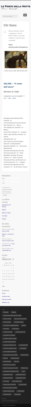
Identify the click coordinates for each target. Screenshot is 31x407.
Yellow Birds (17, 394)
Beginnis (14, 312)
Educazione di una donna (20, 318)
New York (17, 361)
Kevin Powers (16, 328)
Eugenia (4, 209)
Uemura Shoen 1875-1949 (9, 384)
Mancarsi (5, 358)
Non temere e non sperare (9, 364)
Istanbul (24, 325)
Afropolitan (5, 312)
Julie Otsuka (6, 328)
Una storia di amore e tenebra (10, 387)
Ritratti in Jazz (24, 368)
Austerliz (4, 219)
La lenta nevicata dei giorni (9, 341)
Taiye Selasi (6, 381)
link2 (14, 98)
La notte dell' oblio (23, 345)
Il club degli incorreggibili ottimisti (10, 325)
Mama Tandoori (24, 355)
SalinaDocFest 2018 (8, 378)
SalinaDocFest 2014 (8, 374)
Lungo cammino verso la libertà (10, 355)
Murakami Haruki (15, 358)
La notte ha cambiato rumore (9, 348)
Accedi (3, 293)
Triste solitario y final (17, 381)
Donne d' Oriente (7, 318)
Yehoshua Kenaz (7, 394)
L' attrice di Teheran (7, 332)
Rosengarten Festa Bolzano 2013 (11, 371)
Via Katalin (4, 215)
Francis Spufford (7, 322)
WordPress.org (5, 302)
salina (23, 371)
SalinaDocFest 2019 (20, 378)
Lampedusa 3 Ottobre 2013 (9, 345)
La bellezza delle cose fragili (9, 338)
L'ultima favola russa (20, 332)
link (9, 98)
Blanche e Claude (6, 212)
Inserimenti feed (6, 296)
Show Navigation (25, 15)
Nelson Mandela (7, 361)
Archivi (3, 257)
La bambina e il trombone (9, 335)
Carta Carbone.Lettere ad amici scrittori (12, 315)
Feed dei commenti (6, 299)
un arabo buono (22, 384)
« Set (3, 286)
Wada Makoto (21, 391)
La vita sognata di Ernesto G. (9, 351)
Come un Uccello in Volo (8, 240)
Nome (3, 178)
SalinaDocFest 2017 (20, 374)
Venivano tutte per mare (8, 391)
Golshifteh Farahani (18, 322)
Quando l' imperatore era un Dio (10, 368)
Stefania (4, 234)
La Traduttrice (23, 348)
